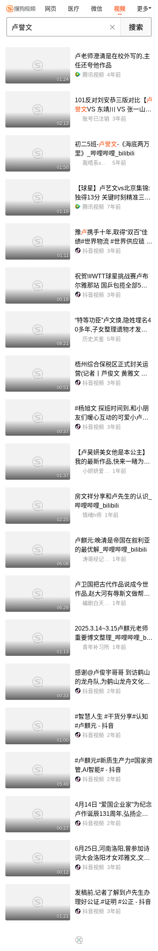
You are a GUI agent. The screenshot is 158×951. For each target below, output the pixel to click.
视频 (119, 8)
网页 (50, 8)
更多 (142, 8)
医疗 (73, 8)
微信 (96, 8)
